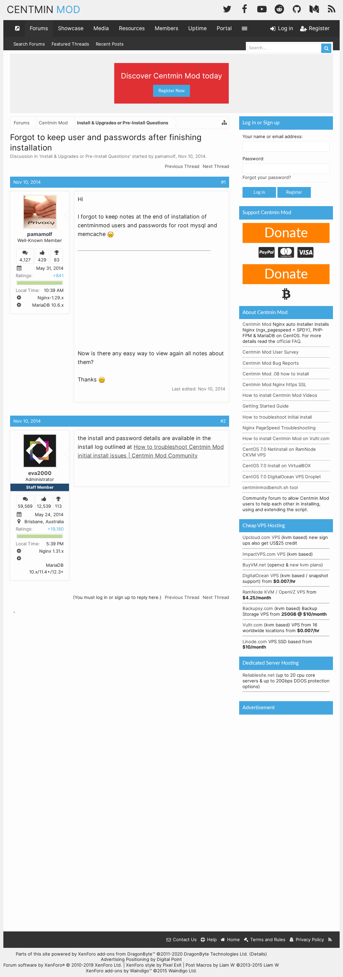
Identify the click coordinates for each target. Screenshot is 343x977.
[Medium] (314, 8)
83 (56, 260)
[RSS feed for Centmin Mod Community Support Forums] (330, 939)
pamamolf (165, 156)
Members (166, 28)
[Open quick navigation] (17, 28)
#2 (223, 421)
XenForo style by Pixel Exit (154, 965)
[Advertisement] (128, 296)
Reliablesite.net (259, 675)
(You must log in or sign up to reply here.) (117, 597)
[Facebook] (244, 8)
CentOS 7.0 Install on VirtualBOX (277, 465)
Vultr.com (253, 624)
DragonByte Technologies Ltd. (216, 954)
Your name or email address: (273, 136)
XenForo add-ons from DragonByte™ (116, 954)
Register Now (171, 90)
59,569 (25, 505)
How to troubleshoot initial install (277, 417)
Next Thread (216, 166)
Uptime (197, 28)
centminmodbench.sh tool (270, 487)
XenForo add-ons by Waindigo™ (119, 970)
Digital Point (169, 959)
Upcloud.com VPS (261, 537)
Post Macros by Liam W (232, 965)
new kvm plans (305, 564)
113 (58, 505)
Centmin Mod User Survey (270, 352)
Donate (286, 233)
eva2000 (40, 473)
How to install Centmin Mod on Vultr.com (286, 438)
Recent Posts (110, 44)
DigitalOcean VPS (261, 575)
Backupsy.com (258, 608)
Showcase (70, 28)
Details (258, 954)
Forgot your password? (267, 177)
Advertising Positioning (125, 959)
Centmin (43, 9)
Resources (132, 28)
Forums (39, 28)
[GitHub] (297, 8)
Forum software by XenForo (62, 965)
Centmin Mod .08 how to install (276, 373)
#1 (223, 182)
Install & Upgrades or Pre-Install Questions (85, 156)
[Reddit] (279, 8)
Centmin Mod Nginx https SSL (274, 384)
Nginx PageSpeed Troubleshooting (279, 427)
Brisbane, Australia (44, 521)
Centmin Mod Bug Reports (271, 363)
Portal (224, 28)
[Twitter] (227, 8)
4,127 (25, 260)
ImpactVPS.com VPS (264, 554)
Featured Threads (70, 44)
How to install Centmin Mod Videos (280, 395)
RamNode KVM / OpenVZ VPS (274, 592)
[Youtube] (262, 8)
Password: (253, 158)
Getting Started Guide (266, 406)
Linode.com (255, 641)
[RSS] (332, 8)
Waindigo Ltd (182, 970)
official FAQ (288, 341)
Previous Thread (182, 166)
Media (101, 28)
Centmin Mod (257, 324)
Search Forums (29, 44)
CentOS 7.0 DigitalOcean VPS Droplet (282, 476)
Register (294, 192)
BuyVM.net (254, 564)
